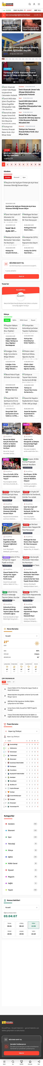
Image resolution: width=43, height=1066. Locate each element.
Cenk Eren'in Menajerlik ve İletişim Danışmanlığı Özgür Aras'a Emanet (31, 442)
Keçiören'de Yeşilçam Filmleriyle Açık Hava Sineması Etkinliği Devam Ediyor (10, 510)
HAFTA (9, 682)
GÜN (4, 682)
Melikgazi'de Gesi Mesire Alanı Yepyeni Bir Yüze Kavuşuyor (31, 542)
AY (13, 682)
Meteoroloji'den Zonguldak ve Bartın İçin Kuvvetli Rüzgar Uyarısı (23, 696)
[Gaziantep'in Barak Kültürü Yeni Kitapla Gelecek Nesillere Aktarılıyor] (36, 59)
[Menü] (39, 4)
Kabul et (21, 1053)
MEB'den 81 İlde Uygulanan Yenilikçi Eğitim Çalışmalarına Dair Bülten (21, 702)
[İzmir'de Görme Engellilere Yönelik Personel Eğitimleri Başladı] (3, 59)
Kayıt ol (21, 276)
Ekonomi (16, 177)
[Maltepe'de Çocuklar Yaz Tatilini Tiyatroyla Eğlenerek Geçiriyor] (29, 59)
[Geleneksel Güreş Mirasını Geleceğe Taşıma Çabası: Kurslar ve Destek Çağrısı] (16, 59)
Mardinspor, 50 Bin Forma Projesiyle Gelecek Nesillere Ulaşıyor (30, 477)
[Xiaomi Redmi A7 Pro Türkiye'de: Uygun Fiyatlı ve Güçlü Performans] (9, 59)
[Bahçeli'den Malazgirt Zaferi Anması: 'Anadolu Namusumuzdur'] (39, 59)
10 (39, 164)
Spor (24, 177)
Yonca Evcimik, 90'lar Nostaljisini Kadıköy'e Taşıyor (11, 476)
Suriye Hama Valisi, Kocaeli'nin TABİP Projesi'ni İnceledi (22, 709)
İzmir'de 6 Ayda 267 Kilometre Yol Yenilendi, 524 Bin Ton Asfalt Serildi (31, 510)
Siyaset (33, 320)
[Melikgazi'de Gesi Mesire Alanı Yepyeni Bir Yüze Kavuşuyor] (6, 59)
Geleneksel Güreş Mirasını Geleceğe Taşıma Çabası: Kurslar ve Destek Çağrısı (11, 610)
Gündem (7, 177)
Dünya (7, 320)
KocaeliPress (8, 436)
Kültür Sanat (24, 320)
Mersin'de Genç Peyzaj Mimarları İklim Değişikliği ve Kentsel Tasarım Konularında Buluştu (21, 154)
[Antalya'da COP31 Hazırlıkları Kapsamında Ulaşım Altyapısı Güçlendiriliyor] (19, 59)
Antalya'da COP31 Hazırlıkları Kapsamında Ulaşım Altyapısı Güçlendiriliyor (31, 611)
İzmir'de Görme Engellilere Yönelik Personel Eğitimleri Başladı (10, 543)
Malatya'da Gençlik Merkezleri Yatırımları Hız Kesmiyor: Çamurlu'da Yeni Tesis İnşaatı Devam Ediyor (31, 576)
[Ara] (30, 4)
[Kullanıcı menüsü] (34, 4)
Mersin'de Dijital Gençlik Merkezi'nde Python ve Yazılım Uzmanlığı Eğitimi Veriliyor (10, 443)
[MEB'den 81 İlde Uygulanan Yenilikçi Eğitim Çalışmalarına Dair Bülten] (26, 59)
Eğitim (14, 320)
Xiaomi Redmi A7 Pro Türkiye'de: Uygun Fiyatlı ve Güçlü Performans (10, 575)
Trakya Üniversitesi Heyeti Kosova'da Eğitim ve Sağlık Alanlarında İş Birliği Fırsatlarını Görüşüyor (23, 716)
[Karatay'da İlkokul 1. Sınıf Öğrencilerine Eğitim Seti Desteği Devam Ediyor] (23, 59)
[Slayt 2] (15, 82)
